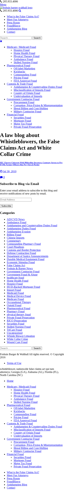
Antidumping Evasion (19, 231)
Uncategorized (15, 332)
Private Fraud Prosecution (21, 317)
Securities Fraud (15, 323)
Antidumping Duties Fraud (21, 228)
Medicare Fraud (15, 299)
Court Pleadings (15, 246)
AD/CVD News (16, 219)
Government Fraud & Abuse (22, 274)
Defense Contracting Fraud (21, 253)
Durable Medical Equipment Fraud (25, 259)
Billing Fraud (14, 234)
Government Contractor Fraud (23, 271)
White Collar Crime (17, 339)
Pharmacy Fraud (16, 311)
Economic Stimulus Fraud (21, 262)
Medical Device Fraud (19, 296)
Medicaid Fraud (15, 293)
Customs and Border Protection (24, 250)
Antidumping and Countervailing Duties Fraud (32, 225)
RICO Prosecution (17, 320)
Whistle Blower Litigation (21, 336)
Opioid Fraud (14, 305)
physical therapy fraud (19, 314)
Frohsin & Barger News (20, 268)
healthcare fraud (15, 277)
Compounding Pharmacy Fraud (24, 243)
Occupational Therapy (19, 302)
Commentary (14, 240)
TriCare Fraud (14, 329)
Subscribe (6, 206)
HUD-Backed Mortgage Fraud (23, 286)
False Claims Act (16, 265)
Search (37, 38)
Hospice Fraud (15, 283)
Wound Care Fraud (17, 342)
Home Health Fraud (17, 280)
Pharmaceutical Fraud (18, 308)
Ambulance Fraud (16, 222)
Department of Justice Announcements (27, 256)
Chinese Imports (15, 237)
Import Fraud (14, 289)
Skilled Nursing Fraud (19, 326)
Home (10, 380)
